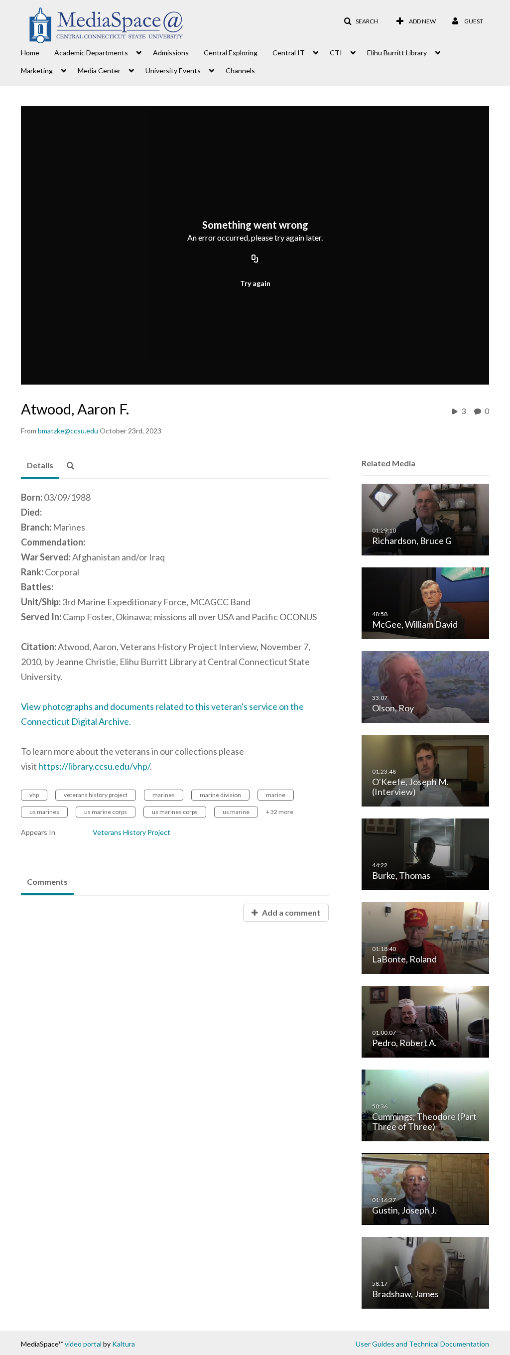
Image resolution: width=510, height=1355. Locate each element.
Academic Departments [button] (91, 52)
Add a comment (290, 912)
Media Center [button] (99, 70)
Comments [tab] (47, 881)
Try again (255, 283)
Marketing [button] (37, 70)
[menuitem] (37, 52)
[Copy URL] (255, 259)
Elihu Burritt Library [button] (397, 52)
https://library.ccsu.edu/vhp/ (94, 766)
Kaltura (123, 1344)
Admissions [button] (171, 52)
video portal (83, 1344)
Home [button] (30, 52)
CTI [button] (336, 52)
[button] (360, 21)
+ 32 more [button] (279, 811)
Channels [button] (240, 70)
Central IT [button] (288, 52)
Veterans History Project (131, 832)
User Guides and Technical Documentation (422, 1344)
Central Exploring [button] (230, 52)
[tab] (40, 466)
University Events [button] (173, 70)
